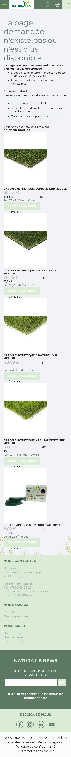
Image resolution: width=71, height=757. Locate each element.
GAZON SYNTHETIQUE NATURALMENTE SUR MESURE (34, 442)
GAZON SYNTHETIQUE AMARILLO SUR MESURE (30, 272)
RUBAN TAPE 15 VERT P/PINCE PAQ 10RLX (32, 525)
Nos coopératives (16, 616)
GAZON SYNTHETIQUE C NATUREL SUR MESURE (31, 357)
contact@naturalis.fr (18, 584)
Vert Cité (10, 612)
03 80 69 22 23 (21, 587)
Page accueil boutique (25, 119)
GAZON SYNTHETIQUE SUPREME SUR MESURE (35, 188)
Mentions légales (49, 742)
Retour (15, 103)
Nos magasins (13, 637)
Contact (42, 738)
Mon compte (49, 119)
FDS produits (13, 641)
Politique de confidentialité (35, 746)
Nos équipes (12, 633)
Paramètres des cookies (37, 751)
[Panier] (57, 4)
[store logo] (21, 4)
